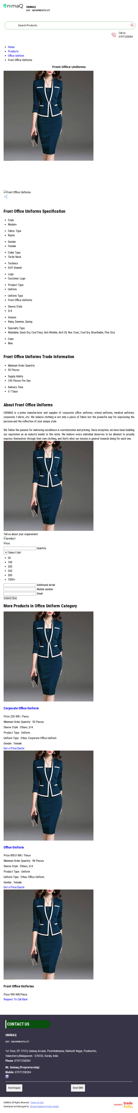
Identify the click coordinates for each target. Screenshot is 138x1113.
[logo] (13, 9)
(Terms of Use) (37, 1102)
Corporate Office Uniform (21, 708)
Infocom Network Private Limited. (44, 1106)
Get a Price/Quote (14, 748)
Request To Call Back (16, 999)
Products (13, 51)
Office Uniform (16, 55)
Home (11, 47)
